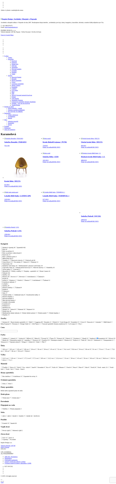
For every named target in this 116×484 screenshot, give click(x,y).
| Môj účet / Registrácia (10, 457)
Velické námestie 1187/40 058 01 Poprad (8, 446)
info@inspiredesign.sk (11, 27)
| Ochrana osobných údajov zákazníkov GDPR (17, 463)
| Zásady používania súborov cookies (14, 461)
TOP (2, 482)
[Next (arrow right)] (3, 481)
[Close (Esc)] (1, 479)
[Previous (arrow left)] (1, 481)
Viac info (7, 145)
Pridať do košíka (47, 147)
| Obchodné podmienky (11, 460)
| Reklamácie (8, 458)
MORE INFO (56, 147)
